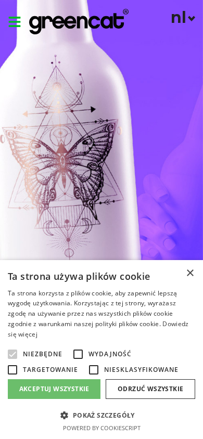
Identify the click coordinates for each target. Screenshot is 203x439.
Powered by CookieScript (102, 428)
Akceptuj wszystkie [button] (54, 388)
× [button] (190, 273)
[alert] (101, 349)
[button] (12, 354)
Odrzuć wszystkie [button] (150, 388)
